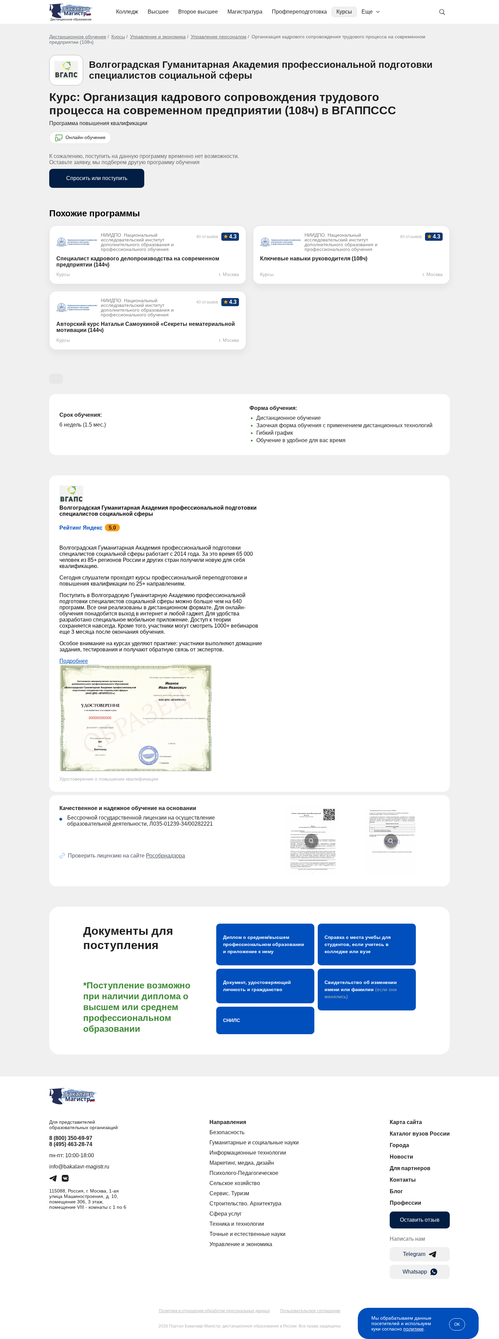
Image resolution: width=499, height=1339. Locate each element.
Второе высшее (198, 12)
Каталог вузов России (420, 1134)
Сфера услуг (225, 1214)
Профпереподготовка (299, 12)
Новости (401, 1157)
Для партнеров (410, 1168)
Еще (367, 12)
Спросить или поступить (96, 178)
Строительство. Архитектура (245, 1203)
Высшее (158, 12)
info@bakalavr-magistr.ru (79, 1166)
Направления (227, 1122)
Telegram (414, 1254)
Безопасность (226, 1132)
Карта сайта (406, 1122)
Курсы (344, 12)
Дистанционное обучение (77, 36)
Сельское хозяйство (234, 1183)
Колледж (127, 12)
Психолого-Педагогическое (243, 1173)
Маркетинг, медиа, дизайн (241, 1163)
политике (413, 1329)
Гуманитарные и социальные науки (254, 1142)
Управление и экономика (158, 36)
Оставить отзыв (420, 1220)
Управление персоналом (218, 36)
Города (399, 1145)
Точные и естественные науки (247, 1234)
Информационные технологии (247, 1153)
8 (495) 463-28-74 (70, 1144)
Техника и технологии (236, 1224)
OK (457, 1324)
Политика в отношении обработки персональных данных (214, 1310)
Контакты (403, 1180)
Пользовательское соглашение (310, 1310)
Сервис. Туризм (229, 1193)
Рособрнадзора (165, 856)
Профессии (405, 1203)
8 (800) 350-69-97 (70, 1138)
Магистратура (244, 12)
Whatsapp (415, 1272)
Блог (396, 1191)
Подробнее (73, 661)
